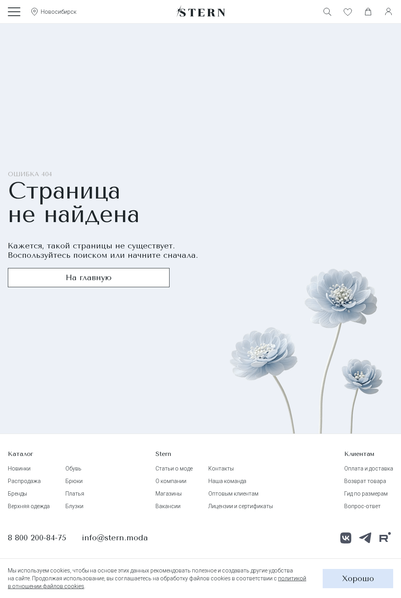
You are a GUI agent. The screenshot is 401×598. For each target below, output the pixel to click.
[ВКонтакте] (346, 538)
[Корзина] (368, 11)
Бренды (17, 493)
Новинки (19, 468)
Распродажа (24, 481)
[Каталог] (14, 12)
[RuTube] (385, 538)
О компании (170, 481)
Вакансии (168, 506)
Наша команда (227, 481)
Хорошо (358, 578)
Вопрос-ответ (362, 506)
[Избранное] (347, 11)
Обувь (73, 468)
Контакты (221, 468)
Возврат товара (365, 481)
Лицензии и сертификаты (240, 506)
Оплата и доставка (368, 468)
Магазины (168, 493)
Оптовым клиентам (233, 493)
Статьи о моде (174, 468)
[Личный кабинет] (388, 11)
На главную (89, 277)
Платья (74, 493)
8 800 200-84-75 (37, 537)
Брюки (74, 481)
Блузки (74, 506)
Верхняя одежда (29, 506)
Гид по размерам (366, 493)
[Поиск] (327, 11)
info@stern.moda (115, 537)
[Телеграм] (365, 538)
